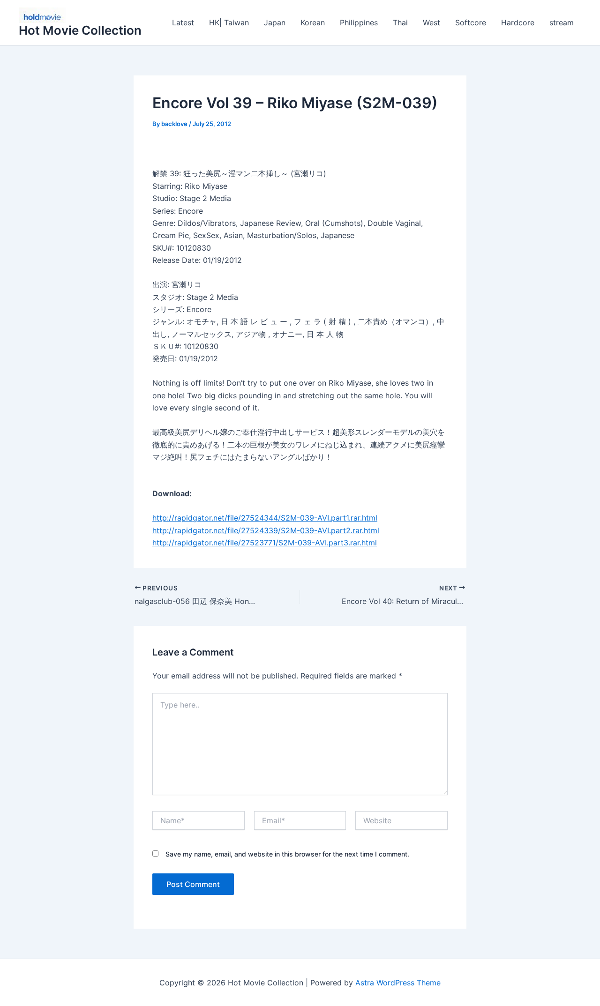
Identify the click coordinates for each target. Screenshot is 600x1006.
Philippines (359, 22)
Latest (183, 22)
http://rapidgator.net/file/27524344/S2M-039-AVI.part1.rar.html (264, 517)
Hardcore (517, 22)
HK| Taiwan (229, 22)
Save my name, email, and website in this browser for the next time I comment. (287, 854)
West (431, 22)
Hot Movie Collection (80, 30)
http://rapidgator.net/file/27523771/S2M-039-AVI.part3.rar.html (264, 542)
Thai (400, 22)
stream (561, 22)
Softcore (470, 22)
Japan (274, 22)
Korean (312, 22)
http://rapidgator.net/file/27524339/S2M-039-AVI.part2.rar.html (265, 530)
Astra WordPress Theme (398, 982)
